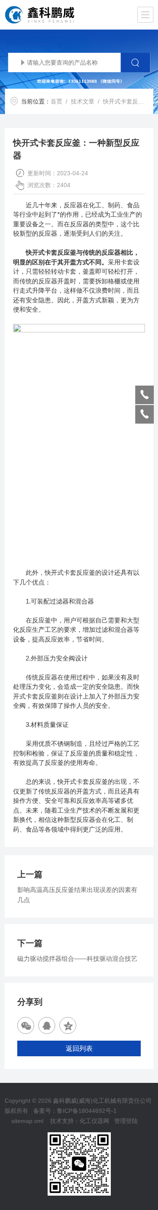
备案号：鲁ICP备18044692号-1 (75, 1110)
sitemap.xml (27, 1121)
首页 (56, 101)
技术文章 (82, 101)
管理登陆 (126, 1121)
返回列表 (79, 1048)
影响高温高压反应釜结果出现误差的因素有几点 (77, 894)
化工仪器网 (94, 1121)
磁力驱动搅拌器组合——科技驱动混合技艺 (77, 958)
